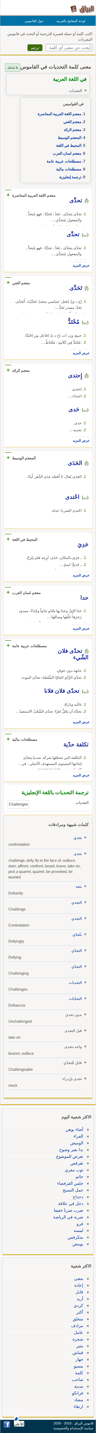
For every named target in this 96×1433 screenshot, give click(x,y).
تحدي (78, 838)
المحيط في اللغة (68, 145)
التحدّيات (75, 999)
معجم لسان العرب (67, 153)
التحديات (75, 983)
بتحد (78, 886)
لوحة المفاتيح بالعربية (70, 21)
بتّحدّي (77, 935)
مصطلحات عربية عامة (64, 161)
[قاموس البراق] (82, 9)
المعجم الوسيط (69, 138)
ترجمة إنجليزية (70, 177)
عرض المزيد (81, 265)
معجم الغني (72, 122)
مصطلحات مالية (68, 169)
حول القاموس (34, 21)
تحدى (78, 854)
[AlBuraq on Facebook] (7, 1426)
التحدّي (76, 951)
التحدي (76, 902)
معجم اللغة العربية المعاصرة (59, 114)
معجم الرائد (72, 130)
